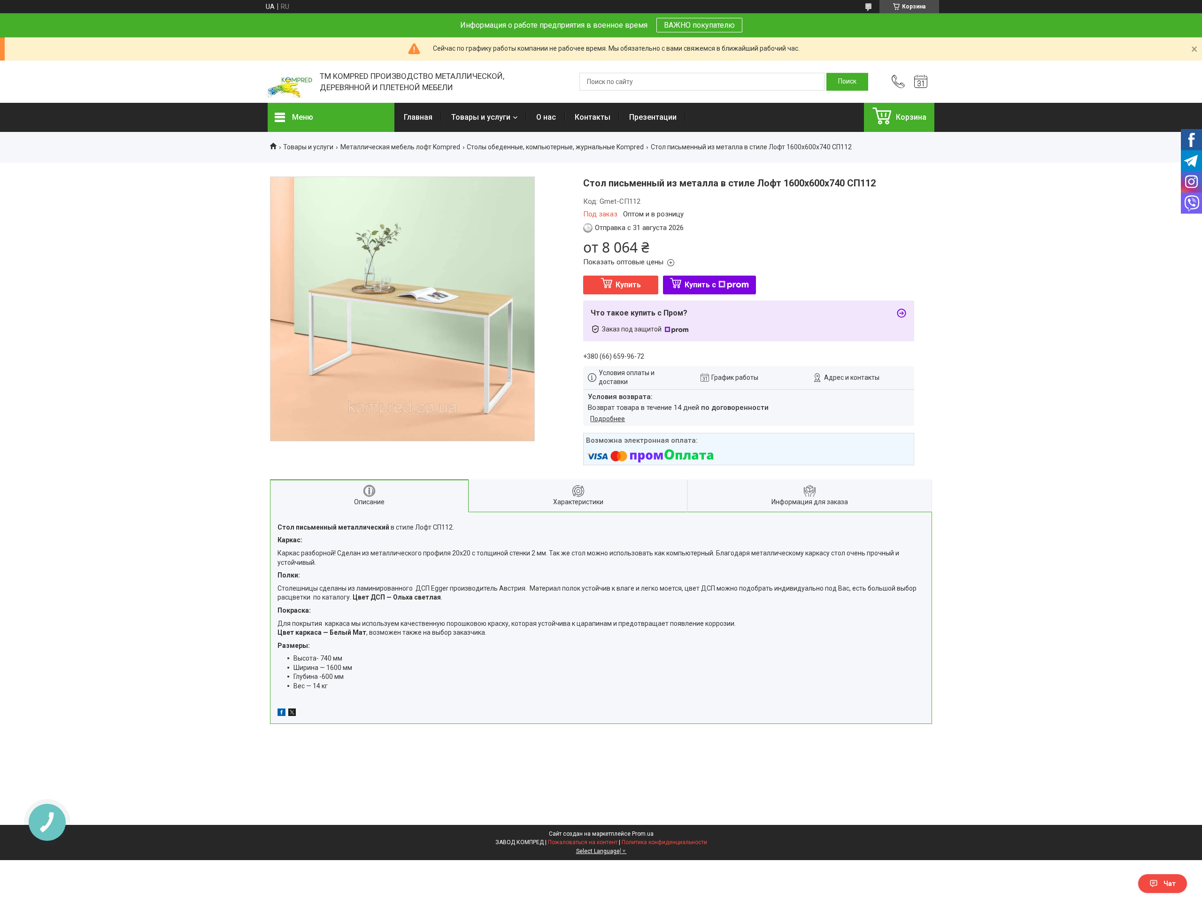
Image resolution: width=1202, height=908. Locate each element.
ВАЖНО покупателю (699, 25)
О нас (546, 117)
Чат (1169, 883)
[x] (292, 713)
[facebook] (281, 713)
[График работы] (920, 81)
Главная (418, 117)
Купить (628, 284)
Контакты (592, 117)
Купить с (700, 284)
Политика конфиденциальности (664, 842)
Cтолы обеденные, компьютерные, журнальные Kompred (555, 147)
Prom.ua (643, 834)
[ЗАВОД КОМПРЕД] (289, 82)
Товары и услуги (480, 117)
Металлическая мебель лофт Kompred (400, 147)
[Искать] (847, 82)
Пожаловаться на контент (582, 842)
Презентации (653, 117)
